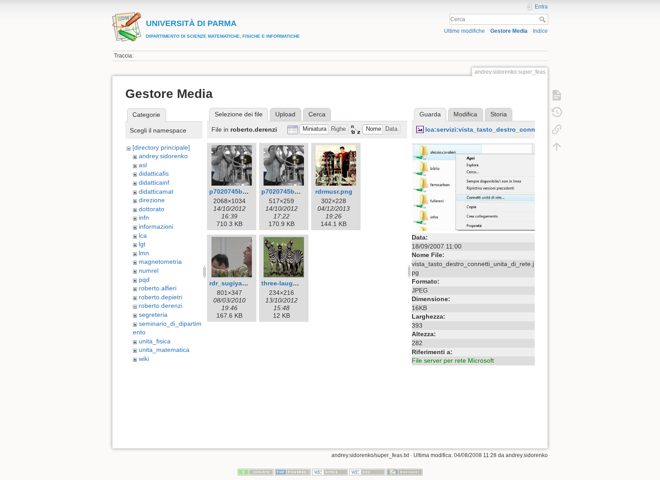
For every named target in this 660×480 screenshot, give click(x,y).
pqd (144, 279)
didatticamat (156, 191)
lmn (144, 253)
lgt (142, 244)
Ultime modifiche (464, 31)
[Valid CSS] (367, 472)
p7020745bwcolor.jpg (241, 191)
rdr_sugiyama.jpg (236, 283)
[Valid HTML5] (330, 472)
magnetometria (160, 261)
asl (143, 165)
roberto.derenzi (160, 305)
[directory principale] (161, 147)
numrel (148, 270)
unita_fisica (155, 341)
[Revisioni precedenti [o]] (556, 112)
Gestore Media (509, 31)
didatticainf (154, 182)
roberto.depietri (160, 297)
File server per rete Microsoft (453, 360)
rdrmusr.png (333, 191)
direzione (152, 200)
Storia (498, 114)
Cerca (543, 19)
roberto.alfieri (157, 288)
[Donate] (255, 472)
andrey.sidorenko (163, 156)
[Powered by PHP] (293, 472)
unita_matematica (164, 349)
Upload (285, 114)
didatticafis (154, 173)
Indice (540, 31)
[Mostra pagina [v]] (556, 95)
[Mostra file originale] (473, 186)
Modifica (465, 114)
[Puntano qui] (556, 129)
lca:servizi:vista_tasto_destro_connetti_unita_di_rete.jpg (513, 129)
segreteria (153, 314)
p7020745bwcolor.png (295, 191)
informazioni (156, 226)
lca (143, 235)
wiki (144, 358)
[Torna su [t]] (556, 146)
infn (144, 217)
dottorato (151, 209)
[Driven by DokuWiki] (404, 472)
